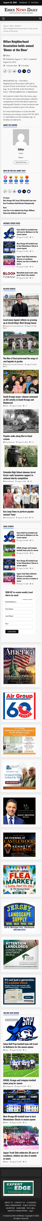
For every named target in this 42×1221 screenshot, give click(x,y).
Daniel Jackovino (10, 442)
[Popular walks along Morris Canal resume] (21, 421)
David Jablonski (9, 481)
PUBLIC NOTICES (29, 1205)
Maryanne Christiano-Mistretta (14, 326)
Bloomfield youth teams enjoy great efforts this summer (9, 275)
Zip (7, 624)
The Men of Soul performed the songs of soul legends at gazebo (20, 360)
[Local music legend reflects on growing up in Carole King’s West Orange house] (21, 305)
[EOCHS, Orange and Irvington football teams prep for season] (21, 1065)
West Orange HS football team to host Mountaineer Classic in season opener (9, 247)
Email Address (11, 602)
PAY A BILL (31, 1208)
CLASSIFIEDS (31, 1202)
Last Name (9, 616)
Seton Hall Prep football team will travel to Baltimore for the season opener (9, 233)
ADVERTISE (10, 1208)
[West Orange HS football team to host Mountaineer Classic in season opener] (21, 1101)
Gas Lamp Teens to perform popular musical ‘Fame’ (18, 513)
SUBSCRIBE (20, 1208)
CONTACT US (20, 1202)
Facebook (23, 2)
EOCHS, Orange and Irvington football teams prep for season (9, 550)
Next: (19, 210)
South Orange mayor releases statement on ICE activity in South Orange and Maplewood (20, 399)
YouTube (34, 2)
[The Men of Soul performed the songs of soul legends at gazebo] (21, 343)
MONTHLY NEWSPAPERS (17, 1211)
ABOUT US (9, 1202)
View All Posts (21, 162)
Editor (7, 55)
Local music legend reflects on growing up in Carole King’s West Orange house (20, 321)
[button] (3, 18)
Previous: (19, 200)
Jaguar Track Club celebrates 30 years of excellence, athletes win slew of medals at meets (9, 261)
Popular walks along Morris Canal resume (17, 437)
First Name (9, 609)
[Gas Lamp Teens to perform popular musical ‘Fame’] (21, 496)
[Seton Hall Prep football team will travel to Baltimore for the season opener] (21, 1029)
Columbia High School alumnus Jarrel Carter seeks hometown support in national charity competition (19, 475)
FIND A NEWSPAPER (13, 1205)
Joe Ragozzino (9, 1086)
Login (31, 1211)
